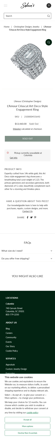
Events (9, 342)
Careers (9, 333)
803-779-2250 (12, 314)
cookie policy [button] (32, 412)
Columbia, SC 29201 (15, 311)
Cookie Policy (12, 351)
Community (11, 337)
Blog (8, 328)
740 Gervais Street (14, 308)
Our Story (10, 346)
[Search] (48, 16)
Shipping (17, 129)
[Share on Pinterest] (35, 217)
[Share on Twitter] (31, 217)
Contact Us (27, 211)
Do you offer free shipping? (15, 258)
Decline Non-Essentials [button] (27, 433)
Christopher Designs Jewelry (26, 27)
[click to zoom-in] (48, 42)
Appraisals (10, 364)
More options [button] (27, 426)
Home (6, 27)
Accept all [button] (27, 419)
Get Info (13, 158)
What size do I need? (12, 250)
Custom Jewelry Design (16, 369)
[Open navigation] (5, 5)
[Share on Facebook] (27, 217)
